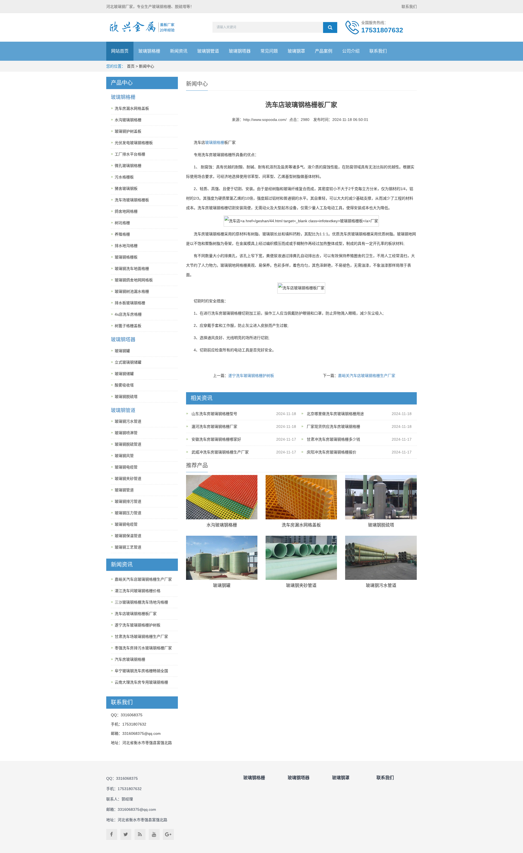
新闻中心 (146, 66)
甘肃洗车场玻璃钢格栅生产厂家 (141, 636)
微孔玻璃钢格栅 (128, 165)
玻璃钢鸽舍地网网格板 (134, 280)
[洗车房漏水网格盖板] (301, 497)
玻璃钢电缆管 (126, 467)
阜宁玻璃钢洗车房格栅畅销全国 (141, 671)
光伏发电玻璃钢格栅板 (134, 143)
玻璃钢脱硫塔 (381, 525)
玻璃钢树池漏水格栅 (132, 291)
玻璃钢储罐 (124, 373)
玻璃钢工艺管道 (128, 547)
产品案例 (323, 51)
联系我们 (409, 6)
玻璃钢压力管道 (128, 513)
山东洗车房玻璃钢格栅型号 (214, 414)
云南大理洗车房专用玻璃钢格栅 (141, 682)
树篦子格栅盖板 (128, 326)
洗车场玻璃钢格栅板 (132, 200)
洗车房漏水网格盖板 (301, 525)
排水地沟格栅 (126, 245)
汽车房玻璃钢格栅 (130, 659)
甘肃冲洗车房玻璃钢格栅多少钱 (333, 439)
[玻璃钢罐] (221, 558)
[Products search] (330, 27)
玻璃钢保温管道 (128, 536)
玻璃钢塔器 (240, 51)
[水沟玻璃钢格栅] (221, 497)
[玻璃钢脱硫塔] (380, 497)
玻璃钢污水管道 (381, 585)
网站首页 (120, 51)
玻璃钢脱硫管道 (128, 444)
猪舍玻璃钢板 (126, 188)
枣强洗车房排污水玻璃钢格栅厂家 (143, 648)
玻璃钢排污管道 (128, 501)
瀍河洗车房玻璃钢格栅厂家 (214, 426)
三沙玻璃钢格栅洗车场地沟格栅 (141, 602)
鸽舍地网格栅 (126, 211)
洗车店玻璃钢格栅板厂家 (136, 613)
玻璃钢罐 (221, 585)
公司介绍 (351, 51)
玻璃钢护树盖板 (128, 131)
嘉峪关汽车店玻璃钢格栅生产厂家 (366, 375)
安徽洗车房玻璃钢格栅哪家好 (216, 439)
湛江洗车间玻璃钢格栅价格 (137, 591)
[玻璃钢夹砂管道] (301, 558)
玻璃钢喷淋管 (126, 433)
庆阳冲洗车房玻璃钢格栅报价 (331, 452)
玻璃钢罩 (296, 51)
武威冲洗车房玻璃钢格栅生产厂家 (220, 452)
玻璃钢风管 (124, 455)
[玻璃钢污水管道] (380, 558)
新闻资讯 (178, 51)
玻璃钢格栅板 (126, 257)
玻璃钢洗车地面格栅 (132, 268)
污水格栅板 (124, 177)
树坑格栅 (122, 223)
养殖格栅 (122, 234)
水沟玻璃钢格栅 (221, 525)
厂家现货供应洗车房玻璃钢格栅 (333, 426)
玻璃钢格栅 (149, 51)
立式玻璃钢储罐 (128, 362)
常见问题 (269, 51)
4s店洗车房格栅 (128, 314)
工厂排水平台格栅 (130, 154)
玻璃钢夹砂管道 (301, 585)
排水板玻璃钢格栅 (130, 303)
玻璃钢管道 (208, 51)
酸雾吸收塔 (124, 385)
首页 (131, 66)
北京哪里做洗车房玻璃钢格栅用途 (335, 414)
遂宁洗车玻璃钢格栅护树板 (251, 375)
